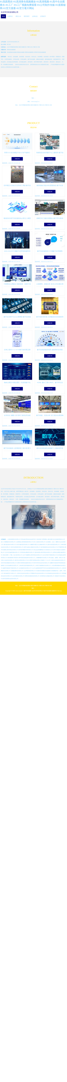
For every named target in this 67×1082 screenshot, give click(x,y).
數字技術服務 (27, 590)
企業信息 (35, 16)
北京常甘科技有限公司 (9, 12)
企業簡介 (10, 16)
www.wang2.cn (35, 101)
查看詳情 (17, 159)
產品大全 (18, 16)
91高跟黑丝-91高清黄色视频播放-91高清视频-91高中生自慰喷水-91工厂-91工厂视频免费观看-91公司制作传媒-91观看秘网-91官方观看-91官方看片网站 (33, 5)
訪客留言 (43, 16)
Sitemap (59, 590)
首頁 (3, 16)
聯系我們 (26, 16)
